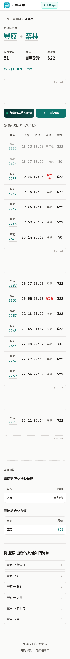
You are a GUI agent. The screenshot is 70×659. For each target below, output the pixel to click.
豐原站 (17, 19)
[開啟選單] (62, 5)
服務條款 (26, 650)
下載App (51, 5)
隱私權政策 (42, 650)
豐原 (10, 36)
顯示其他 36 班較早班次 (22, 125)
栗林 (31, 36)
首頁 (6, 19)
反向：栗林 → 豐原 (20, 69)
